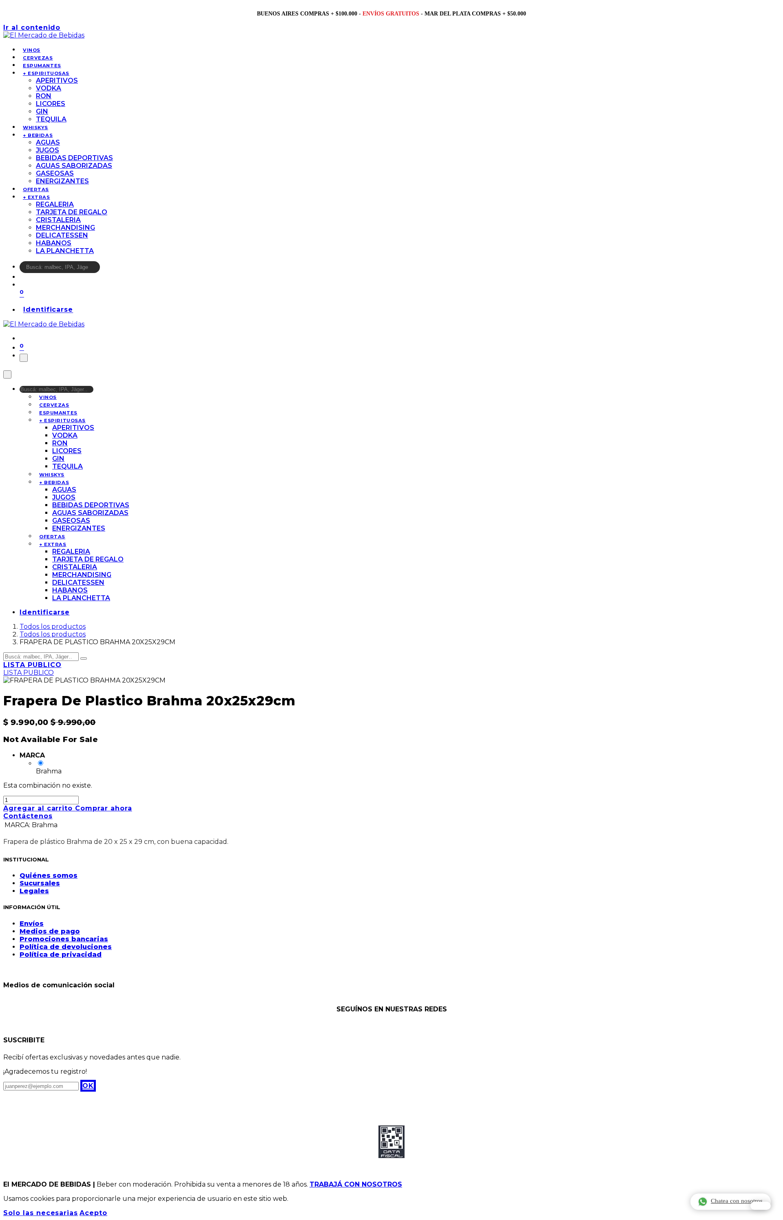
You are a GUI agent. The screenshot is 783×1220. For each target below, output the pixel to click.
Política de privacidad (61, 954)
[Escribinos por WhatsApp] (760, 1206)
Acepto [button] (93, 1213)
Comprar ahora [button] (103, 808)
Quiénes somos (48, 875)
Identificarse (48, 310)
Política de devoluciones (66, 947)
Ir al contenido (31, 27)
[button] (88, 1086)
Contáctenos (28, 816)
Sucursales (40, 883)
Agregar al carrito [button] (39, 808)
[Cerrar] (7, 374)
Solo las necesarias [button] (40, 1213)
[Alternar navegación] (24, 358)
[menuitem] (32, 50)
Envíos (32, 923)
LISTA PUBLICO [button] (32, 665)
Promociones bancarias (64, 939)
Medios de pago (50, 931)
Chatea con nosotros (737, 1201)
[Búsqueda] (105, 269)
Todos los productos (53, 626)
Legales (34, 891)
